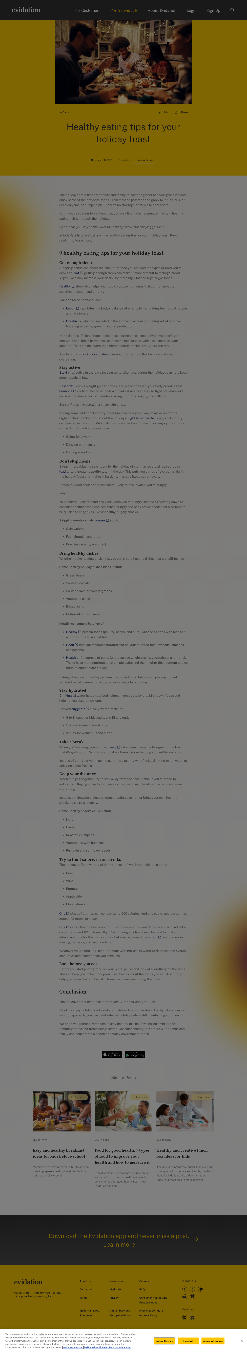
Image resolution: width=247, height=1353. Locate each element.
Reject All (188, 1341)
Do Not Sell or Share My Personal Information (107, 1347)
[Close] (241, 1341)
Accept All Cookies (213, 1341)
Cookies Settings (164, 1341)
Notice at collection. (73, 1347)
